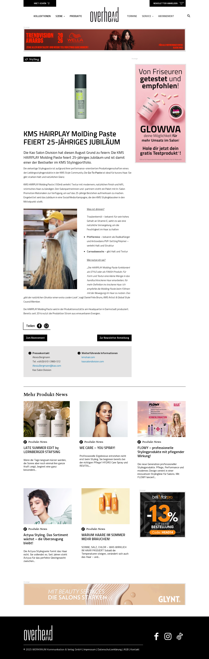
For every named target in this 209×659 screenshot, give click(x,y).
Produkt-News (37, 442)
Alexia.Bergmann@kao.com (46, 366)
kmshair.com (88, 357)
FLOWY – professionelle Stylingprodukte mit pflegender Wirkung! (160, 451)
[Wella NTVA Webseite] (104, 49)
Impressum (89, 649)
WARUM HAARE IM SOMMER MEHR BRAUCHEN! (103, 536)
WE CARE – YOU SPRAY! (97, 447)
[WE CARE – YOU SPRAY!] (104, 419)
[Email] (46, 325)
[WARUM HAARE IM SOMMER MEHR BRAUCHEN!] (105, 506)
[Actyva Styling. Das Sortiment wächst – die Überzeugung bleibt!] (48, 506)
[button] (189, 16)
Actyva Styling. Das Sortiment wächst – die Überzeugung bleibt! (46, 539)
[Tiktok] (179, 636)
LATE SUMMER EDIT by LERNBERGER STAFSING (42, 449)
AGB (126, 649)
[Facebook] (39, 325)
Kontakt (134, 649)
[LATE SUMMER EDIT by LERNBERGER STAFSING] (47, 419)
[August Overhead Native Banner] (162, 537)
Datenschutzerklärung (109, 649)
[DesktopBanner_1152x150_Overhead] (104, 604)
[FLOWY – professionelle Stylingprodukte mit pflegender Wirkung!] (161, 419)
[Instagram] (167, 636)
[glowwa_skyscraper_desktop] (159, 113)
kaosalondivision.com (93, 361)
